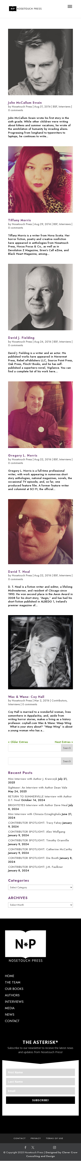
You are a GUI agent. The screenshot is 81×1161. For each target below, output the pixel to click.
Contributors (59, 700)
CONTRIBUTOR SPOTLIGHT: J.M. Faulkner (35, 867)
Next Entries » (64, 742)
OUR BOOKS (14, 988)
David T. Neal (19, 572)
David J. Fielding (21, 338)
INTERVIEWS (14, 1001)
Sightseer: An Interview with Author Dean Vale (37, 787)
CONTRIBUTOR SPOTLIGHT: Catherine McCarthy (40, 849)
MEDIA (10, 1008)
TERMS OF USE (54, 1138)
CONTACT (12, 1021)
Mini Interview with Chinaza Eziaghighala (34, 814)
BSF (55, 106)
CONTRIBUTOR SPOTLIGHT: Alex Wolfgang (36, 832)
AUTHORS (12, 995)
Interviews (64, 106)
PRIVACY (36, 1138)
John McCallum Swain (25, 103)
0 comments (15, 110)
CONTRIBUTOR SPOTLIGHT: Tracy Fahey (35, 823)
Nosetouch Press (22, 106)
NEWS (9, 1014)
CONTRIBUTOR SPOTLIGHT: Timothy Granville (38, 840)
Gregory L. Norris (22, 455)
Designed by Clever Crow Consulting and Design (52, 1154)
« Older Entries (18, 742)
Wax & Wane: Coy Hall (26, 697)
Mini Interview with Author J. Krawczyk (32, 779)
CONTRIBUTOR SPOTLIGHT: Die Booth (33, 858)
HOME (9, 976)
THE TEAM (12, 982)
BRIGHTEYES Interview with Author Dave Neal (38, 805)
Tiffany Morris (19, 220)
